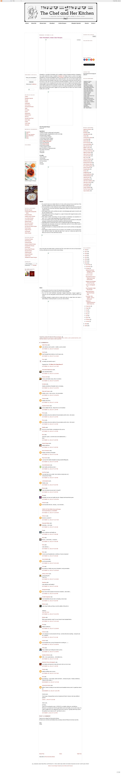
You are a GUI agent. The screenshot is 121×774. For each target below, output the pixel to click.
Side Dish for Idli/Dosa (88, 180)
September (88, 306)
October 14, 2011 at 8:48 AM (50, 555)
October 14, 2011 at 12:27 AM (50, 519)
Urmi (43, 566)
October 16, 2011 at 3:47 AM (50, 658)
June (87, 311)
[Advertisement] (60, 28)
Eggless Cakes (86, 147)
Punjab (26, 121)
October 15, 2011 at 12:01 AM (50, 621)
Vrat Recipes (27, 231)
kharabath (61, 77)
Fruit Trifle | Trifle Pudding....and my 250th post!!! (90, 298)
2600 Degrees (70, 765)
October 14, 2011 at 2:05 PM (50, 586)
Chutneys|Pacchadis (87, 137)
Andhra (26, 96)
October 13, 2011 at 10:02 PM (50, 499)
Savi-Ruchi (44, 472)
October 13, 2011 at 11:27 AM (50, 366)
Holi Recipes (27, 247)
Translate (34, 265)
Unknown (44, 398)
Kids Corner (85, 157)
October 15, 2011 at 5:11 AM (50, 637)
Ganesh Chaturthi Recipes (30, 244)
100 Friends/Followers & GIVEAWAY (49, 510)
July (87, 309)
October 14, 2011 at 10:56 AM (50, 570)
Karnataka (27, 109)
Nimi (43, 676)
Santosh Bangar (45, 443)
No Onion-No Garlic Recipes (31, 226)
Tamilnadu (27, 124)
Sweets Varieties (86, 187)
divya (43, 537)
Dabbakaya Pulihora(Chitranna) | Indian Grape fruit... (90, 302)
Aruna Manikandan (46, 465)
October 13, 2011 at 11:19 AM (50, 356)
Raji (43, 495)
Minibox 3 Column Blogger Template (54, 765)
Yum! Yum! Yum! (45, 612)
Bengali (26, 100)
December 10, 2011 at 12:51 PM (50, 690)
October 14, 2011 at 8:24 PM (50, 593)
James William (64, 765)
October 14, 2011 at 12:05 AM (50, 512)
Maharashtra (27, 113)
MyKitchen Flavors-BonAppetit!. (48, 662)
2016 (86, 253)
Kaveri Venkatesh (45, 450)
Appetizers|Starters (87, 129)
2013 (86, 259)
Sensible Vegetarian (46, 596)
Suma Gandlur (45, 559)
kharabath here (61, 76)
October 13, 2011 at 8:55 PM (50, 492)
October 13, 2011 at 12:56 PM (50, 395)
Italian (26, 108)
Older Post (79, 753)
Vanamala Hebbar (45, 523)
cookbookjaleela (45, 480)
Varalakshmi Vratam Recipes (31, 257)
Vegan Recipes (28, 229)
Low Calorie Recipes (29, 218)
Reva (43, 434)
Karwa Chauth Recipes (29, 249)
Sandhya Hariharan (46, 655)
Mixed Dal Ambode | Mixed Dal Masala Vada (90, 293)
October (88, 268)
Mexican (26, 116)
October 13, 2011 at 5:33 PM (50, 461)
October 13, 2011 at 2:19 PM (50, 431)
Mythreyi (44, 604)
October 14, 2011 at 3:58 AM (50, 534)
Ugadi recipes (28, 255)
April (87, 315)
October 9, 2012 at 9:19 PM (50, 712)
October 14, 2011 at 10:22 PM (50, 614)
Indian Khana (44, 344)
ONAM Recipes (28, 252)
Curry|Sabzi (85, 139)
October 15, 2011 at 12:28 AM (50, 628)
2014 (86, 257)
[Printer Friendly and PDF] (79, 40)
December (88, 264)
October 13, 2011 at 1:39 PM (50, 409)
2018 (86, 249)
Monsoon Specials (29, 224)
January (88, 321)
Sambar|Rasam (86, 179)
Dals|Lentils (85, 140)
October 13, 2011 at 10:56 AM (50, 348)
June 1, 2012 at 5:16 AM (48, 699)
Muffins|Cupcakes (87, 160)
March (87, 317)
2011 (86, 263)
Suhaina (43, 669)
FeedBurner (34, 84)
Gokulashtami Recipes (29, 245)
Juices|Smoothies (87, 155)
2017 (86, 251)
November (88, 266)
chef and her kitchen (46, 685)
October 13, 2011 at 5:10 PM (50, 454)
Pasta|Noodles (86, 169)
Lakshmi (44, 640)
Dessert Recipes (86, 142)
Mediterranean (28, 114)
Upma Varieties (86, 190)
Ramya (43, 488)
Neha (43, 544)
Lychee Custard (89, 274)
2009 (86, 325)
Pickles (84, 170)
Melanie (43, 617)
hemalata (44, 384)
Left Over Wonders (87, 159)
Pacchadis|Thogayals (87, 165)
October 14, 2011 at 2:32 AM (50, 527)
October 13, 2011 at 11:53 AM (50, 373)
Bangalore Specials (29, 98)
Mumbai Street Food (29, 118)
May (87, 313)
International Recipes (29, 106)
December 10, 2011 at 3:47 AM (50, 682)
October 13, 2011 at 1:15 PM (50, 402)
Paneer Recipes (86, 167)
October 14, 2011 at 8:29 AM (50, 548)
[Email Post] (62, 336)
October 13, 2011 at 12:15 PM (50, 388)
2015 (86, 255)
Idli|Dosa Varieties (87, 152)
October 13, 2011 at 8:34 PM (50, 484)
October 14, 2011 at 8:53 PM (50, 600)
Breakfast (85, 132)
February (88, 319)
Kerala (26, 111)
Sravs (43, 359)
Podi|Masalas (86, 172)
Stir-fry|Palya (86, 185)
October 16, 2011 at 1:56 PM (50, 666)
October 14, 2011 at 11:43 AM (50, 579)
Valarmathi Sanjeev (46, 391)
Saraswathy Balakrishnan (47, 369)
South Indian (27, 123)
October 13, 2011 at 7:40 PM (50, 477)
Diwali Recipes (28, 240)
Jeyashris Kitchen (45, 405)
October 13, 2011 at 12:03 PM (50, 380)
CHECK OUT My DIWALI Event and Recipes (51, 509)
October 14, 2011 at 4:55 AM (50, 541)
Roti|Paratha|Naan (87, 175)
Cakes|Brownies (86, 134)
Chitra (43, 647)
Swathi (43, 352)
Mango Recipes (28, 221)
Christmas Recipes (29, 239)
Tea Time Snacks (87, 189)
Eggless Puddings (87, 149)
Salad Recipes (86, 177)
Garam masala (46, 143)
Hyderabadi (27, 103)
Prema (43, 412)
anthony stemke (45, 573)
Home (60, 753)
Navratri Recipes (28, 250)
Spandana (44, 582)
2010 (86, 323)
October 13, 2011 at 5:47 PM (50, 468)
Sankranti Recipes (29, 254)
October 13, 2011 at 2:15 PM (50, 416)
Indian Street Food (87, 154)
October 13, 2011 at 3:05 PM (50, 440)
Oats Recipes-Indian (87, 164)
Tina (43, 624)
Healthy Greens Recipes (30, 216)
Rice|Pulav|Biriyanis (87, 174)
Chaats (84, 135)
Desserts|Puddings (87, 144)
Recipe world (44, 376)
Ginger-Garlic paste (47, 141)
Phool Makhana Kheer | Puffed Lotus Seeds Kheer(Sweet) (90, 278)
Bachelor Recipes (28, 210)
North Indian (27, 119)
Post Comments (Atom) (50, 756)
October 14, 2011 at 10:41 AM (50, 563)
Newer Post (41, 753)
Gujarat (26, 101)
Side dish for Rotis (87, 182)
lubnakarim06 (45, 589)
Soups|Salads (86, 184)
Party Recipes (28, 228)
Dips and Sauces (86, 145)
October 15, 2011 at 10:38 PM (50, 644)
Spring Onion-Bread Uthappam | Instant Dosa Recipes (90, 271)
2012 (86, 261)
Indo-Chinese (27, 105)
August (87, 308)
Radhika (44, 427)
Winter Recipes (28, 233)
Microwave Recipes (29, 223)
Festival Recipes (28, 214)
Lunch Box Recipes (29, 219)
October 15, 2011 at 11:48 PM (50, 651)
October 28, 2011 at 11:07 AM (50, 673)
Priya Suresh (44, 457)
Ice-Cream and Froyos (88, 150)
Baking (84, 130)
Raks (43, 552)
